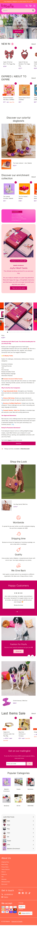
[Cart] (30, 5)
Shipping (10, 440)
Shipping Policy (5, 862)
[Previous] (29, 656)
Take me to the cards (18, 288)
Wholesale (3, 879)
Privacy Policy (4, 867)
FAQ (2, 876)
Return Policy (4, 864)
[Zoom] (29, 328)
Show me (18, 651)
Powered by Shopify (17, 921)
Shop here (18, 31)
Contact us (4, 874)
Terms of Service (5, 869)
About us (3, 871)
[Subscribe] (29, 763)
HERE (26, 528)
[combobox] (18, 10)
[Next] (32, 656)
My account (4, 884)
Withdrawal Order (5, 881)
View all (33, 44)
